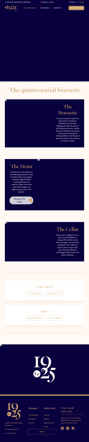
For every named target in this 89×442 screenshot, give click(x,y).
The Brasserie (30, 8)
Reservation (76, 8)
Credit (46, 427)
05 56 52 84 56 (10, 433)
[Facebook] (73, 428)
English (46, 419)
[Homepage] (10, 8)
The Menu (44, 8)
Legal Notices (49, 423)
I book (42, 432)
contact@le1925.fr (12, 429)
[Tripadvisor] (62, 428)
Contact (57, 8)
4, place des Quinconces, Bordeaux (15, 2)
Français (72, 2)
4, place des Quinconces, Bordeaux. (14, 424)
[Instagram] (67, 428)
